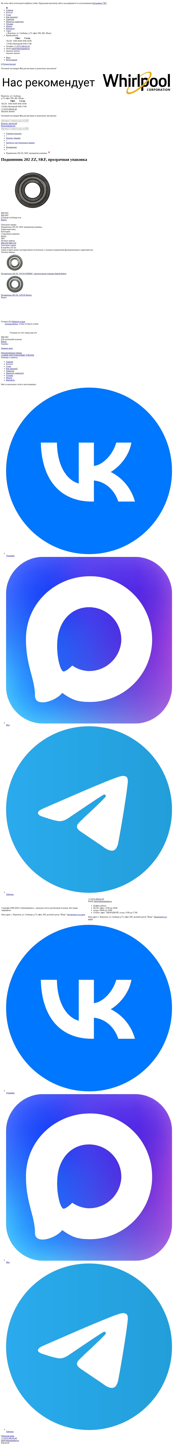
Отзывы (9, 24)
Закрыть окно (7, 348)
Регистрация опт (8, 126)
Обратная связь (7, 1436)
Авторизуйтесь (11, 324)
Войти (4, 220)
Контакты (10, 28)
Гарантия (10, 19)
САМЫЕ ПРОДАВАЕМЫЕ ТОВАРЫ (17, 355)
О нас (8, 15)
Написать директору (15, 22)
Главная (9, 10)
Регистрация (11, 60)
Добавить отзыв (18, 321)
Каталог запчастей (9, 123)
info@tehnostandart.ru (21, 49)
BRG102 (12, 243)
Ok (105, 3)
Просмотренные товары (11, 353)
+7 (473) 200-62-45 (22, 46)
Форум (9, 26)
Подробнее (97, 3)
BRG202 (4, 243)
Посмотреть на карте (76, 915)
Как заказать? (12, 17)
